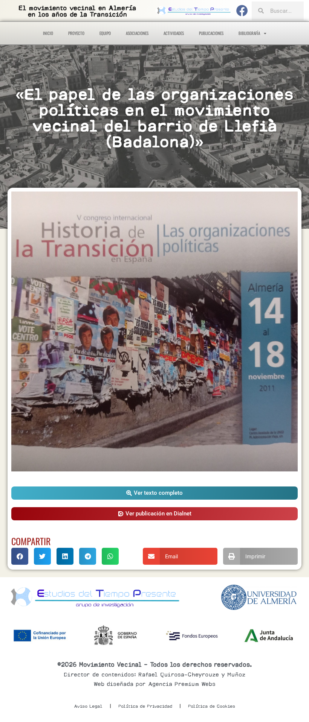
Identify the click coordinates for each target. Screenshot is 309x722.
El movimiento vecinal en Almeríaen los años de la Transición (77, 11)
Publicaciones (211, 33)
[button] (154, 493)
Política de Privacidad (145, 706)
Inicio (48, 33)
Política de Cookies (211, 706)
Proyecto (76, 33)
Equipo (105, 33)
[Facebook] (242, 10)
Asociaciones (137, 33)
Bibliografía (249, 33)
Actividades (174, 33)
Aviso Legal (88, 706)
